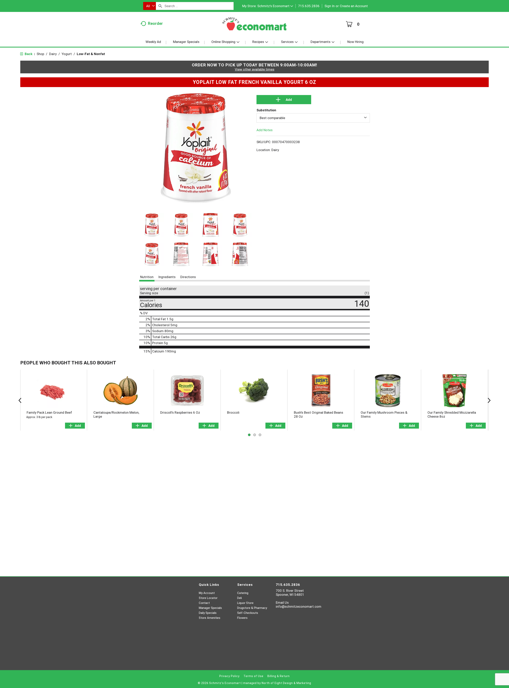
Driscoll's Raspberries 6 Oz (180, 412)
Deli (239, 598)
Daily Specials (208, 613)
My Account (207, 593)
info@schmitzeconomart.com (298, 606)
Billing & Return (278, 676)
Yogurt (67, 54)
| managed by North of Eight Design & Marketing (276, 683)
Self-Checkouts (247, 613)
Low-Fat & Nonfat (91, 54)
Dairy (53, 54)
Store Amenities (209, 618)
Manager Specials (210, 608)
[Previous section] (19, 400)
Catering (242, 593)
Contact (204, 603)
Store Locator (208, 598)
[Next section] (489, 400)
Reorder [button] (155, 23)
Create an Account (354, 6)
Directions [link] (188, 277)
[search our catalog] (160, 6)
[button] (275, 6)
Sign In (329, 6)
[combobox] (149, 6)
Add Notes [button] (264, 130)
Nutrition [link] (146, 277)
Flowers (242, 618)
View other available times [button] (254, 69)
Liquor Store (245, 603)
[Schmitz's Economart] (254, 25)
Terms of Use (253, 676)
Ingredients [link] (167, 277)
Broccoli (233, 412)
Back (28, 54)
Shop (40, 54)
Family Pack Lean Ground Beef (49, 412)
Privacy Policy (229, 676)
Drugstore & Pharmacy (252, 608)
